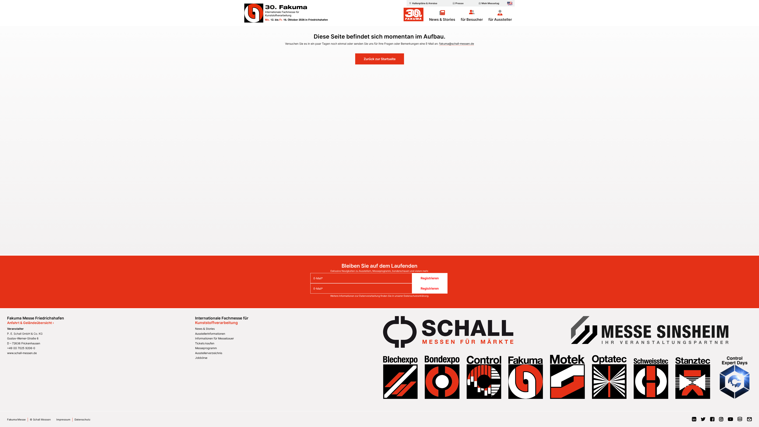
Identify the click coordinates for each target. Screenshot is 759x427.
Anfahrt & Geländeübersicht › (30, 323)
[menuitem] (423, 3)
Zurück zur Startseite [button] (380, 59)
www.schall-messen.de (22, 353)
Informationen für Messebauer (214, 338)
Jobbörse (201, 357)
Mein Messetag (490, 3)
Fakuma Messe (16, 419)
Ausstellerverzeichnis (208, 353)
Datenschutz (82, 419)
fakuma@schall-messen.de (456, 43)
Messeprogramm (206, 348)
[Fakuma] (286, 13)
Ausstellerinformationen (210, 333)
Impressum (63, 419)
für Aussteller (500, 19)
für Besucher (472, 19)
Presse (459, 3)
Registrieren (430, 278)
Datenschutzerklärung (416, 295)
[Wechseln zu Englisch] (509, 3)
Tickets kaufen (204, 343)
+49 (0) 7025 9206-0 (21, 348)
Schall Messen (42, 419)
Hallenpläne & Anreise (424, 3)
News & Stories (442, 19)
